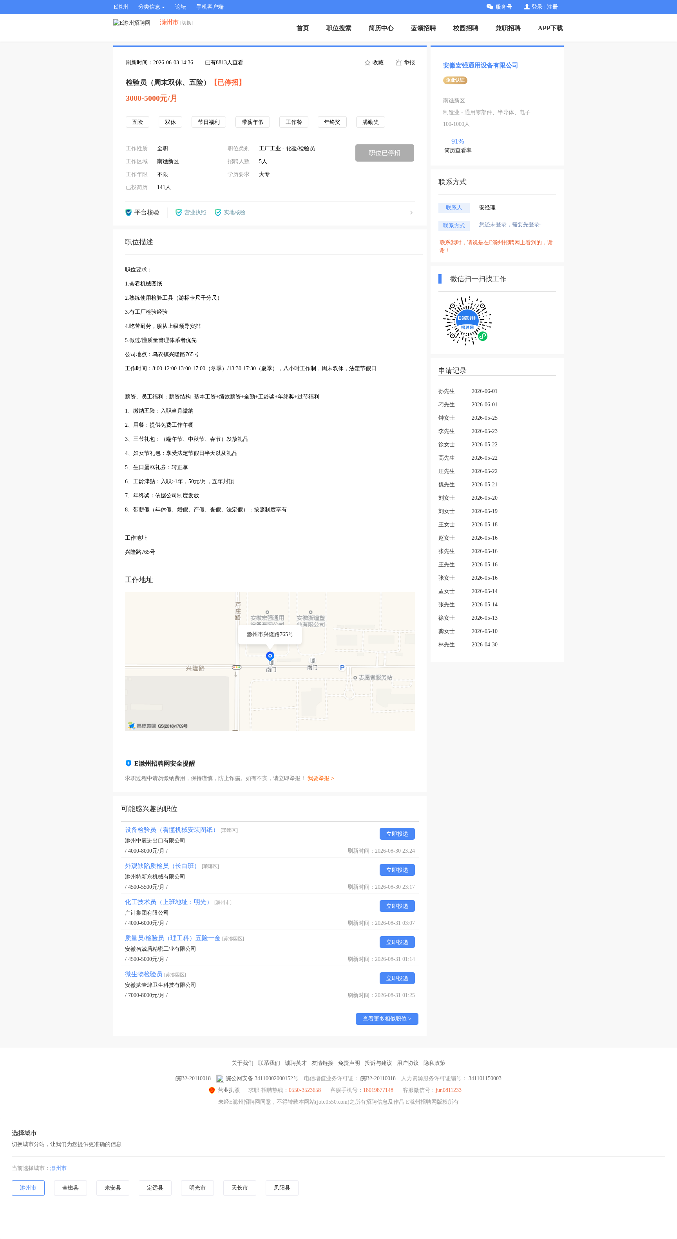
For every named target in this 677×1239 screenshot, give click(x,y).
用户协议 (408, 1063)
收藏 (377, 62)
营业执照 (229, 1090)
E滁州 (121, 7)
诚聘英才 (296, 1063)
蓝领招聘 (423, 28)
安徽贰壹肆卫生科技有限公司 (160, 985)
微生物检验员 (155, 974)
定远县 (155, 1188)
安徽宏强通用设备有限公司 (480, 65)
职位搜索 (338, 28)
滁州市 (58, 1168)
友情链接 (322, 1063)
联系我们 (269, 1063)
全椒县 (70, 1188)
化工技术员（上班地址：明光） (178, 902)
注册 (552, 7)
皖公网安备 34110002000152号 (262, 1078)
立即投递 (397, 834)
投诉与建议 (378, 1063)
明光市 (197, 1188)
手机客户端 (210, 7)
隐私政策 (434, 1063)
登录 (537, 7)
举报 (408, 62)
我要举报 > (321, 778)
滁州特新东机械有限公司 (155, 877)
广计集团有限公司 (147, 913)
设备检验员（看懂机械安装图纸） (181, 829)
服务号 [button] (504, 7)
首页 (303, 28)
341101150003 (485, 1078)
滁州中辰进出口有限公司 (155, 841)
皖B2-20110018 (193, 1078)
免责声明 (349, 1063)
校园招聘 (465, 28)
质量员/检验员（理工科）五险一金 (184, 938)
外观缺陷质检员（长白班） (172, 865)
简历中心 (381, 28)
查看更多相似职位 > (387, 1019)
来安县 (113, 1188)
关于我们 (242, 1063)
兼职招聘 (508, 28)
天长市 (240, 1188)
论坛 (180, 7)
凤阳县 (282, 1188)
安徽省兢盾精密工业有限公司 (160, 949)
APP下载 (550, 28)
